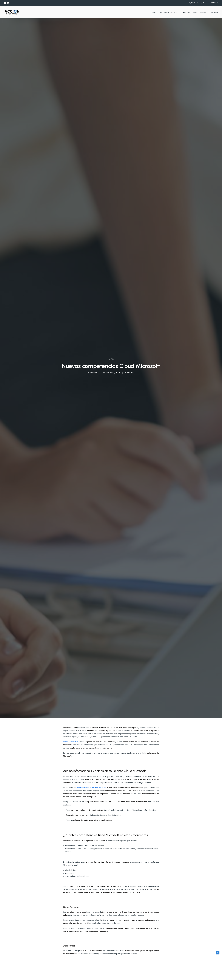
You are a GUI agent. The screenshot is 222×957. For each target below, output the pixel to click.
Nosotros (186, 12)
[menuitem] (4, 3)
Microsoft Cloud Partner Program (91, 787)
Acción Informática (70, 742)
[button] (4, 3)
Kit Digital (214, 3)
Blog (195, 12)
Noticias (93, 372)
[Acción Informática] (12, 12)
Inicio (155, 12)
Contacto (206, 3)
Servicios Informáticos (168, 12)
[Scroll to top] (217, 952)
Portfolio (214, 12)
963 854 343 (195, 3)
